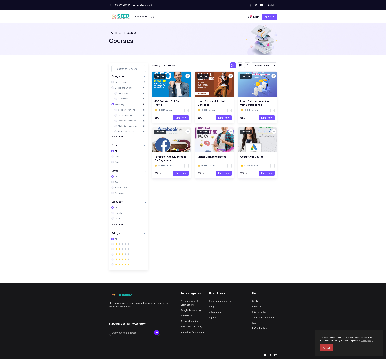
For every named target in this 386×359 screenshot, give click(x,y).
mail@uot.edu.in (144, 5)
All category (120, 82)
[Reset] (247, 65)
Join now (269, 17)
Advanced (120, 193)
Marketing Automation (128, 126)
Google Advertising (126, 110)
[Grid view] (233, 65)
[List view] (240, 65)
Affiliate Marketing (126, 131)
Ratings (115, 233)
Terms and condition (263, 317)
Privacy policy (259, 312)
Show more (117, 136)
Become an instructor (220, 301)
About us (256, 306)
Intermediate (121, 187)
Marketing (119, 104)
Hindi (117, 218)
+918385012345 (121, 5)
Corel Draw (123, 99)
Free (117, 156)
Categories (117, 76)
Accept (326, 348)
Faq (254, 323)
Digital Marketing (125, 115)
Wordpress (186, 315)
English (118, 213)
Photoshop (123, 93)
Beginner (119, 182)
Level (114, 170)
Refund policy (259, 328)
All (116, 151)
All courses (215, 312)
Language (117, 201)
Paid (117, 162)
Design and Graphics (124, 88)
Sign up (213, 317)
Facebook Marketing (127, 121)
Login (256, 17)
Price (114, 145)
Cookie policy (367, 340)
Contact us (258, 301)
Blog (211, 306)
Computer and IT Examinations (189, 303)
